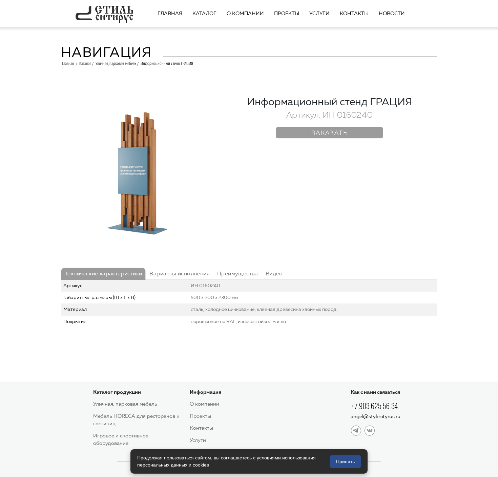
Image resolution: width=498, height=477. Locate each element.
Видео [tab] (274, 273)
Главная (170, 13)
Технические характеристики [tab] (103, 273)
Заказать (329, 133)
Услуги (319, 13)
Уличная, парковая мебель (116, 63)
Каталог (204, 13)
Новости (392, 13)
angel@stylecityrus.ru (375, 416)
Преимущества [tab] (237, 273)
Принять (345, 461)
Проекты (286, 13)
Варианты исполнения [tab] (179, 273)
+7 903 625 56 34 (374, 406)
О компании (245, 13)
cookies (201, 465)
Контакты (354, 13)
